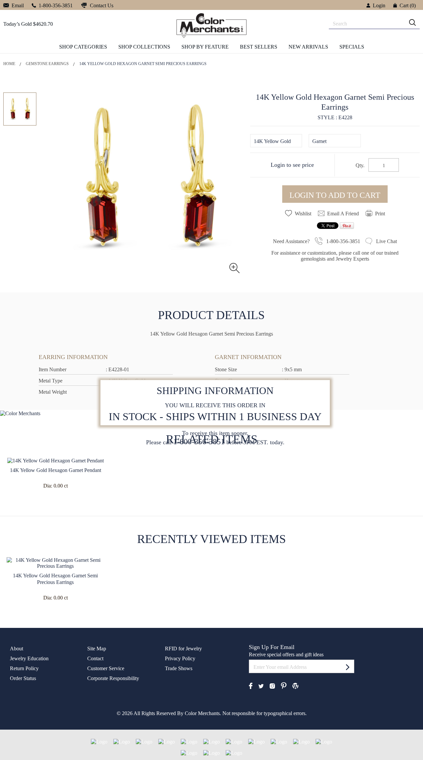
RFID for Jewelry (183, 648)
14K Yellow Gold (272, 141)
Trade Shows (178, 668)
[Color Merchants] (347, 667)
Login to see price (292, 165)
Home (9, 63)
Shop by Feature (205, 47)
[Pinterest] (284, 685)
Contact (95, 658)
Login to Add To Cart (334, 195)
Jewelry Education (29, 658)
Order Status (23, 678)
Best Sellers (258, 47)
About (16, 648)
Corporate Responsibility (113, 678)
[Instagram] (272, 685)
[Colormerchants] (211, 25)
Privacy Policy (180, 658)
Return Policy (24, 668)
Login (379, 5)
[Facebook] (250, 685)
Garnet (319, 141)
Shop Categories (83, 47)
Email (17, 5)
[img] (412, 22)
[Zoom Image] (234, 268)
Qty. (360, 165)
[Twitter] (261, 685)
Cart (408, 5)
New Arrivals (308, 47)
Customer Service (105, 668)
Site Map (96, 648)
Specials (351, 47)
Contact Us (101, 5)
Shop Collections (144, 47)
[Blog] (295, 685)
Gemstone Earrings (47, 63)
